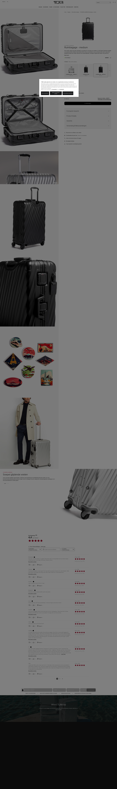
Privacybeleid (54, 89)
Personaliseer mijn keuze (68, 93)
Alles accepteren (45, 93)
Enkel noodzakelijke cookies (56, 93)
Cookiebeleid (61, 89)
